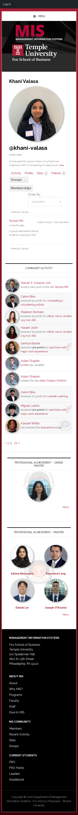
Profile (29, 173)
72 (15, 443)
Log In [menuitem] (7, 4)
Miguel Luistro (30, 405)
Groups (18, 179)
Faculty (14, 700)
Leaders (14, 773)
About (13, 683)
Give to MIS (16, 712)
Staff (12, 706)
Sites (41, 173)
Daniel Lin (22, 607)
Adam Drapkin (30, 361)
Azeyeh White (30, 423)
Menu (41, 16)
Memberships (21, 188)
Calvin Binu (28, 296)
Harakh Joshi (29, 327)
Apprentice (47, 427)
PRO (12, 762)
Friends (57, 173)
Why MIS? (16, 689)
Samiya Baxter (30, 343)
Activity (16, 173)
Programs (15, 695)
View (61, 165)
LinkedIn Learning (57, 396)
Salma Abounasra (22, 573)
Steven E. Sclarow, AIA (36, 283)
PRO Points (16, 768)
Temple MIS (39, 33)
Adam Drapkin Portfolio (53, 380)
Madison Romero (32, 312)
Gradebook (16, 779)
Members (15, 728)
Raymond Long (56, 573)
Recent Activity (19, 734)
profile (24, 364)
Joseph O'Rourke (56, 607)
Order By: (34, 194)
